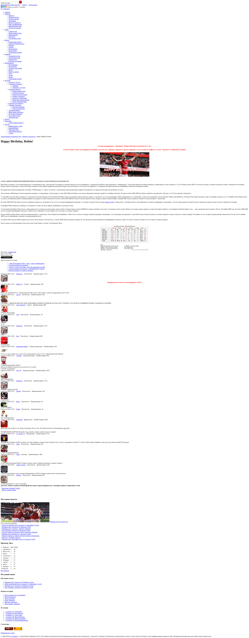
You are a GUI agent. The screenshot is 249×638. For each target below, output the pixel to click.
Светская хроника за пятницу (18, 265)
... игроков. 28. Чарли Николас (15, 617)
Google (9, 490)
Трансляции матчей (15, 52)
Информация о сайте (15, 126)
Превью (11, 45)
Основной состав (14, 56)
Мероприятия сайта (15, 26)
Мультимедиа (9, 63)
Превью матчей (14, 17)
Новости (7, 14)
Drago (18, 409)
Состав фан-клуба (14, 38)
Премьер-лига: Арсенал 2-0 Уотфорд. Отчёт (19, 582)
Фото (10, 73)
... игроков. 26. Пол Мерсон (14, 613)
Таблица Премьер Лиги (16, 44)
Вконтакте (5, 488)
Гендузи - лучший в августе (11, 537)
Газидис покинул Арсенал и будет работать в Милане (19, 532)
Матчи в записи (14, 72)
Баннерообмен (13, 128)
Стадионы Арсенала (15, 84)
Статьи (11, 133)
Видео (11, 70)
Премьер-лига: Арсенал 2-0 (59, 522)
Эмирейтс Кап (13, 117)
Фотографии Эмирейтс (12, 604)
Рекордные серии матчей (20, 100)
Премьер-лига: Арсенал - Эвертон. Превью (16, 529)
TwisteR (18, 355)
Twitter (17, 488)
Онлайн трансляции (15, 68)
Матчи (7, 40)
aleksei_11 (19, 284)
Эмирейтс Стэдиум (18, 87)
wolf (17, 314)
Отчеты (11, 47)
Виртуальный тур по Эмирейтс (15, 595)
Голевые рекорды (18, 93)
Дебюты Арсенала (18, 96)
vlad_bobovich (20, 305)
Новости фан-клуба (15, 33)
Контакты (12, 37)
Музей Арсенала (10, 597)
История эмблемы (18, 107)
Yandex (13, 490)
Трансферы (12, 21)
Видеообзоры (13, 49)
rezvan (18, 294)
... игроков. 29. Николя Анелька (15, 618)
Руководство (13, 59)
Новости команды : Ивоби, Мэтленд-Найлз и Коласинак (20, 536)
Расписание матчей (15, 42)
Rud (17, 336)
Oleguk (18, 391)
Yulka (18, 454)
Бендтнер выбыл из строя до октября (21, 270)
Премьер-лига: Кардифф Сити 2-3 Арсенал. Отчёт (18, 539)
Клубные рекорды (15, 89)
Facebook (12, 488)
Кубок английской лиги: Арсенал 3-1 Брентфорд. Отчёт (20, 525)
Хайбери (15, 86)
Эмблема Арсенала (15, 105)
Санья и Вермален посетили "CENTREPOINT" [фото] (27, 269)
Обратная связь (14, 130)
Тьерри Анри (109, 202)
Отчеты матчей (14, 19)
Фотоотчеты (13, 51)
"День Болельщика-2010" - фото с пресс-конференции (26, 263)
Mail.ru (4, 490)
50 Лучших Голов (14, 116)
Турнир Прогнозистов (16, 123)
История (7, 80)
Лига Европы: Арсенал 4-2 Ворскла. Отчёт (16, 530)
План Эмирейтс (10, 600)
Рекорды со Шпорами (19, 98)
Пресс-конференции (15, 24)
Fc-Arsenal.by (13, 636)
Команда (7, 54)
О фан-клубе (13, 31)
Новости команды (15, 22)
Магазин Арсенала (11, 602)
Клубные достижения (16, 103)
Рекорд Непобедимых (19, 101)
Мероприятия (13, 35)
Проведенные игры (18, 91)
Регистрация (33, 5)
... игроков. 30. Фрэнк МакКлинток (16, 620)
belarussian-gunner (22, 346)
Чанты (11, 77)
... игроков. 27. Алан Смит (13, 615)
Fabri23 (18, 475)
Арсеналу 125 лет (14, 82)
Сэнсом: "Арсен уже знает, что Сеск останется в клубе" (27, 267)
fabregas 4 (19, 274)
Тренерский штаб (14, 58)
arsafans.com (12, 252)
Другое (7, 124)
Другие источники (15, 28)
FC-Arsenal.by (5, 9)
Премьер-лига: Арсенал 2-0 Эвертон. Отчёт (16, 527)
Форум (7, 119)
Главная (7, 12)
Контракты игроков (15, 61)
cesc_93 (18, 370)
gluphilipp (19, 419)
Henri (18, 401)
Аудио (11, 75)
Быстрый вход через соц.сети (10, 5)
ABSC (7, 30)
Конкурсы (8, 121)
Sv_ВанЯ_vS (20, 433)
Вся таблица (5, 570)
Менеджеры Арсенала (16, 112)
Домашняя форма (14, 110)
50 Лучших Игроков (15, 114)
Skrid (18, 444)
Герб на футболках (18, 109)
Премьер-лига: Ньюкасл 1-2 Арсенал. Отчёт (16, 534)
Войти (24, 5)
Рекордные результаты (19, 94)
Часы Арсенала (10, 598)
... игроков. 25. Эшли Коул (13, 611)
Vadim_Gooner (21, 465)
